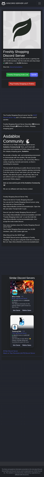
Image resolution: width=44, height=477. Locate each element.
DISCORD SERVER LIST (17, 3)
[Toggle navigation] (39, 3)
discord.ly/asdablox (16, 67)
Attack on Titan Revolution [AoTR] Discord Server (19, 353)
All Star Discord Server (10, 351)
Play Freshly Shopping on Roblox (22, 84)
